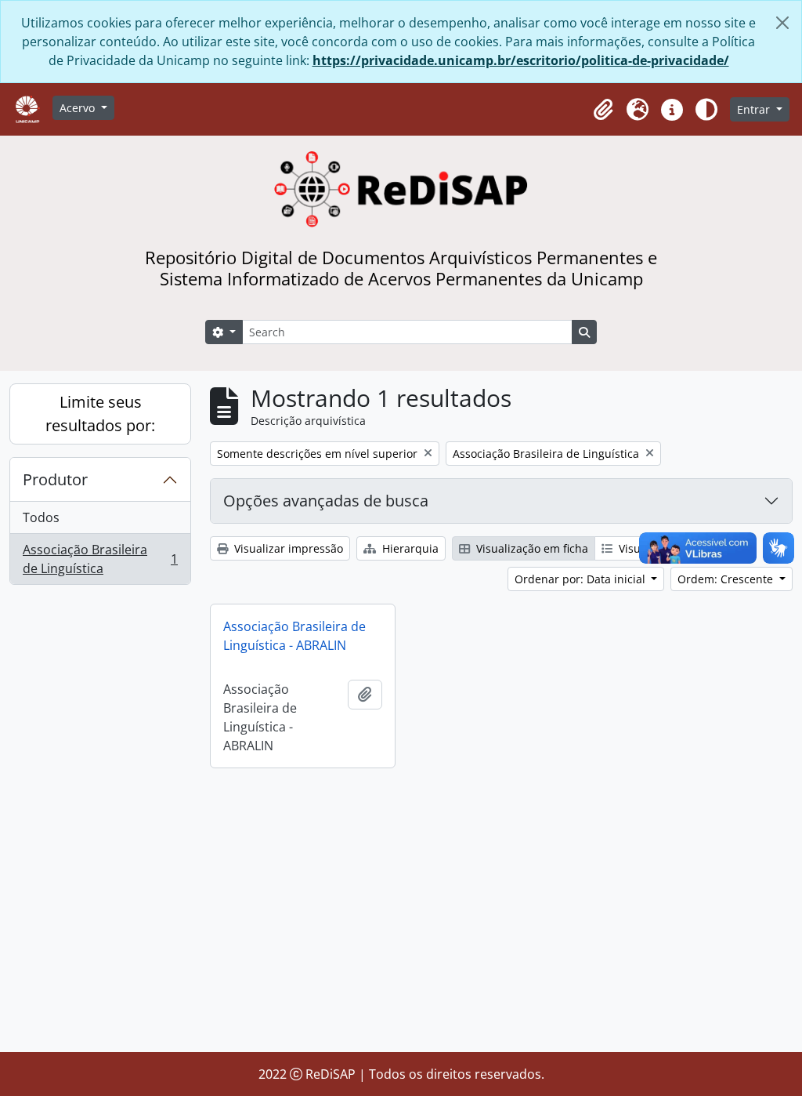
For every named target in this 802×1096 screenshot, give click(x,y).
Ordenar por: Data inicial (581, 579)
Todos (41, 517)
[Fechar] (782, 23)
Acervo (79, 107)
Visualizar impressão (287, 548)
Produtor (55, 479)
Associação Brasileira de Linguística (100, 559)
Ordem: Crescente (726, 579)
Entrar (755, 109)
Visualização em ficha (530, 548)
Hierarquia (409, 548)
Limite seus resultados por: (100, 413)
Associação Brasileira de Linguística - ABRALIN (294, 636)
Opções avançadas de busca (325, 500)
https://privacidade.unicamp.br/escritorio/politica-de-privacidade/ (520, 60)
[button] (603, 110)
